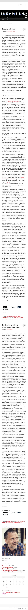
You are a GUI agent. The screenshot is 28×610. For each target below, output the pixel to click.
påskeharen (16, 522)
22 (24, 29)
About (8, 19)
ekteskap (19, 317)
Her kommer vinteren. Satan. (8, 571)
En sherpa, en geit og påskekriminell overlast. (11, 326)
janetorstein (8, 592)
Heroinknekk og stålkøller (7, 567)
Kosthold (8, 316)
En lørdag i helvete (6, 568)
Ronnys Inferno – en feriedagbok (9, 570)
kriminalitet (22, 521)
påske (7, 522)
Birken (15, 317)
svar (23, 319)
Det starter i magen (9, 29)
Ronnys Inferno (5, 565)
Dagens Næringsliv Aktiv (13, 101)
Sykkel (19, 316)
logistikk (4, 522)
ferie (22, 317)
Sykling (11, 319)
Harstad (3, 319)
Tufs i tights (19, 319)
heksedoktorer (5, 173)
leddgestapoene (9, 182)
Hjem (3, 19)
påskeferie (11, 522)
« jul (6, 587)
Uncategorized (5, 317)
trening (14, 319)
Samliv (15, 316)
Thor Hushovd (10, 179)
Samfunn (12, 316)
